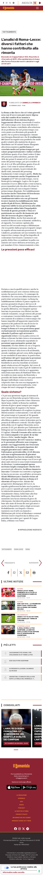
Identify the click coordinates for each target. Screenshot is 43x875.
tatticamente (6, 549)
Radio (21, 805)
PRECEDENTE (9, 563)
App (21, 801)
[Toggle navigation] (37, 8)
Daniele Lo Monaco (31, 103)
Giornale (21, 798)
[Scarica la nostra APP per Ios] (14, 787)
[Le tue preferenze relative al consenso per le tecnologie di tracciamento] (39, 871)
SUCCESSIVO (34, 563)
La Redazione (21, 795)
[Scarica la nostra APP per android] (29, 787)
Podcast (21, 808)
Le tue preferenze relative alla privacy (24, 868)
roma (28, 549)
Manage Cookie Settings (21, 821)
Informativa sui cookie (22, 817)
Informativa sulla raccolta (13, 872)
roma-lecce (18, 549)
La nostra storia (21, 811)
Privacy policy (21, 814)
